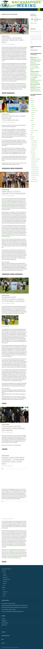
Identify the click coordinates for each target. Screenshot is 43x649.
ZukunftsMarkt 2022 (35, 175)
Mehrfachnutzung (34, 110)
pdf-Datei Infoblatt (17, 445)
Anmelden (3, 618)
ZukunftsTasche (34, 146)
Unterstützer (32, 150)
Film (37, 67)
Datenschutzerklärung (5, 647)
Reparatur (36, 81)
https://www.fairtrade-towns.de (13, 552)
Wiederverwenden (35, 87)
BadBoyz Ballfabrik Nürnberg (13, 204)
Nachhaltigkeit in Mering (6, 568)
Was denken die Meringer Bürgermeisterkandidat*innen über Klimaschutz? (15, 605)
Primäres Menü (41, 9)
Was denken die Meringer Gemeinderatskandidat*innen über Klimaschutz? (14, 607)
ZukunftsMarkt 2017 (35, 169)
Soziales (32, 118)
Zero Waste (33, 88)
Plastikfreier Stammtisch (35, 80)
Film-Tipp (32, 132)
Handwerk (33, 106)
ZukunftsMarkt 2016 (35, 167)
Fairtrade (12, 168)
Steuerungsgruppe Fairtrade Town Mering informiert (13, 428)
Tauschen (37, 82)
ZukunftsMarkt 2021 (35, 173)
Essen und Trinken (35, 64)
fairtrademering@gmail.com (15, 557)
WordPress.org (4, 624)
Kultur (31, 74)
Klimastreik (33, 156)
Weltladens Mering (17, 239)
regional (32, 126)
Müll (40, 75)
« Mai (31, 42)
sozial (32, 128)
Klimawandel (32, 72)
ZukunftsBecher (34, 140)
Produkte (32, 138)
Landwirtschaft (36, 74)
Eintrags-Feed (4, 620)
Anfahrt (38, 57)
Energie (32, 104)
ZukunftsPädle (33, 144)
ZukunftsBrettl (34, 142)
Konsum (36, 72)
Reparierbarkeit (33, 82)
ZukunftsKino (33, 165)
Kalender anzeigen (33, 23)
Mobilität (33, 114)
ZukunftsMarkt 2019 (35, 171)
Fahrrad (32, 65)
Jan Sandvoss (10, 432)
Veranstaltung (35, 84)
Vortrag (32, 85)
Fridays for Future (36, 68)
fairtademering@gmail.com (20, 79)
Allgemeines (32, 100)
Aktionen (33, 57)
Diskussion (33, 62)
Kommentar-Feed (5, 622)
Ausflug (34, 60)
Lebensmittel (33, 75)
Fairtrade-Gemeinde (5, 114)
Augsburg (31, 60)
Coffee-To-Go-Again (36, 61)
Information (34, 71)
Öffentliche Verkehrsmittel (34, 91)
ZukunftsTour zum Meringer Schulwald (8, 603)
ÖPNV (40, 91)
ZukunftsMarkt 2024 (34, 181)
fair (32, 122)
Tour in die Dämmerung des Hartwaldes (8, 609)
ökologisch (33, 124)
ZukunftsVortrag (34, 179)
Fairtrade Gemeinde (19, 168)
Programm (32, 81)
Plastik (35, 77)
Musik (38, 75)
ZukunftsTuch (33, 148)
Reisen (32, 116)
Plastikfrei (33, 79)
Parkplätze (31, 77)
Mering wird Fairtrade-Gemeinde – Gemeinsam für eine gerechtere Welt (13, 460)
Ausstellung (33, 154)
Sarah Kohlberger (11, 44)
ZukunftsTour (33, 177)
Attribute (32, 120)
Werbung (35, 85)
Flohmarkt (32, 68)
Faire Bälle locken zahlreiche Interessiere (14, 192)
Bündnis (31, 61)
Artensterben (38, 59)
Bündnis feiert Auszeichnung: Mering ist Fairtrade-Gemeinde (13, 299)
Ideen (31, 69)
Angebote (33, 59)
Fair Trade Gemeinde (6, 168)
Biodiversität (38, 60)
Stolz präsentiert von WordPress (14, 647)
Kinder (40, 71)
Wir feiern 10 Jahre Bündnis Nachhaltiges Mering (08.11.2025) (12, 611)
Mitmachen (33, 112)
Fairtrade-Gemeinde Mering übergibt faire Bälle (13, 40)
